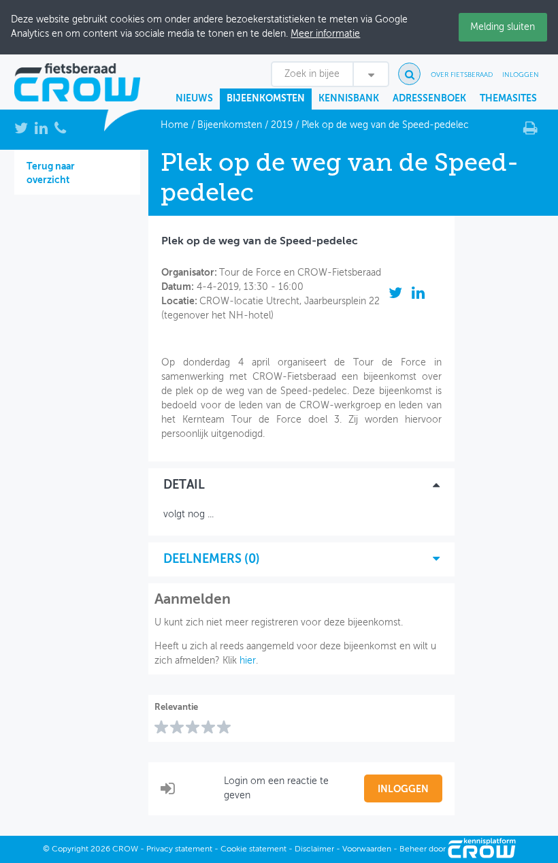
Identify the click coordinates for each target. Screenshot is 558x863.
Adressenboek (429, 98)
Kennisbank (348, 98)
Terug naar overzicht (51, 173)
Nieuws (194, 98)
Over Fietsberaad (462, 74)
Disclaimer (314, 849)
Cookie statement (253, 849)
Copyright (70, 849)
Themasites (508, 98)
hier (248, 661)
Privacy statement (179, 849)
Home (174, 125)
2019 (282, 125)
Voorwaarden (366, 849)
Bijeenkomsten (266, 98)
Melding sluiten (502, 27)
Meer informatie (325, 34)
